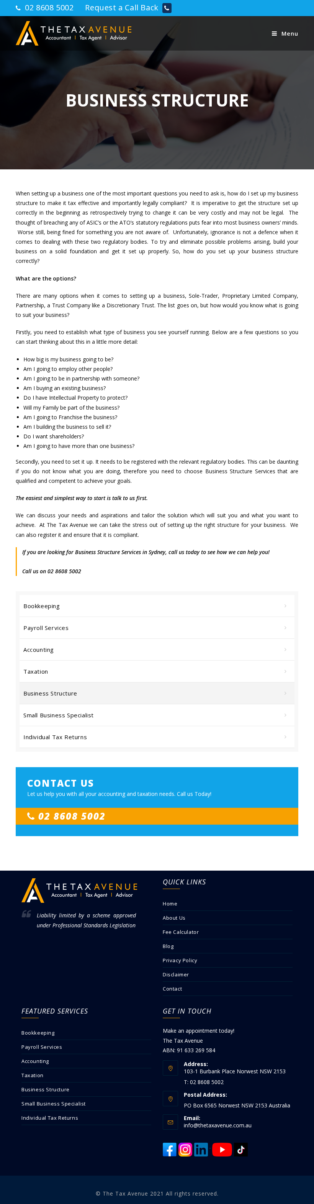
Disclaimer (176, 974)
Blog (168, 946)
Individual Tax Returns (55, 737)
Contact (172, 988)
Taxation (35, 671)
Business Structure (50, 693)
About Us (174, 917)
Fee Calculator (181, 931)
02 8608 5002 (48, 7)
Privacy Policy (180, 960)
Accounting (38, 649)
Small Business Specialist (58, 715)
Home (170, 903)
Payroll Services (46, 628)
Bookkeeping (41, 606)
